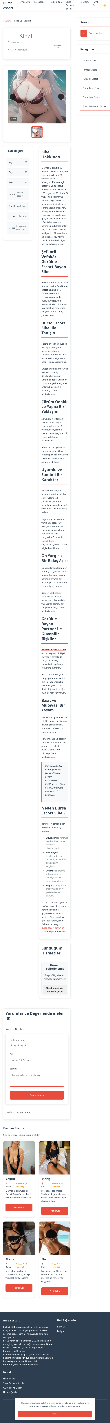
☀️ (104, 5)
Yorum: (13, 1068)
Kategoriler (39, 1)
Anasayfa (25, 1)
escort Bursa (47, 540)
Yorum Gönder (37, 1095)
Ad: (11, 1053)
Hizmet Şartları (10, 1392)
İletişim (85, 1)
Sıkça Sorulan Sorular (70, 5)
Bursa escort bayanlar (52, 927)
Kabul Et (55, 1414)
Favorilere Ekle (57, 46)
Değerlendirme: (17, 1040)
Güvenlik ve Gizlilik (12, 1387)
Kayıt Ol (61, 1326)
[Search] (83, 33)
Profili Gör (19, 1207)
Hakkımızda (56, 1)
